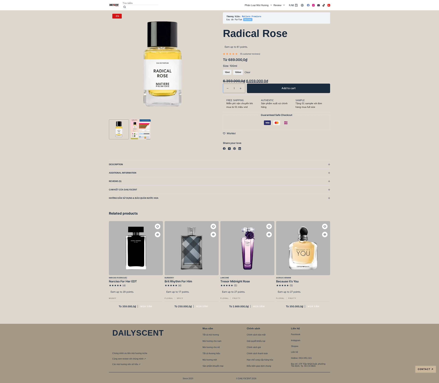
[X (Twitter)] (229, 148)
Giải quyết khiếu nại (256, 341)
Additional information (122, 173)
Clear (247, 72)
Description (116, 164)
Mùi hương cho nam (212, 341)
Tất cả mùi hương (211, 335)
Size (230, 65)
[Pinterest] (234, 148)
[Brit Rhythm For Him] (192, 248)
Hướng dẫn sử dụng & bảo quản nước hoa (133, 198)
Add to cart (320, 18)
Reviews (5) (115, 181)
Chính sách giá (254, 347)
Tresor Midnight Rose (235, 281)
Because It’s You (287, 281)
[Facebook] (308, 5)
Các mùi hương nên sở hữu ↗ (126, 364)
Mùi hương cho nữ (211, 347)
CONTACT (425, 369)
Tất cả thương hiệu (211, 353)
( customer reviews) (250, 54)
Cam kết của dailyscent (123, 189)
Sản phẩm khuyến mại (213, 366)
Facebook (295, 334)
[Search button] (125, 7)
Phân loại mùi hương (257, 5)
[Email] (318, 5)
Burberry (169, 278)
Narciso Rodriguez (118, 278)
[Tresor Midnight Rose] (247, 248)
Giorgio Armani (283, 278)
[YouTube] (329, 5)
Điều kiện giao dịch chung (259, 366)
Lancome (224, 278)
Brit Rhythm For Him (178, 281)
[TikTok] (323, 5)
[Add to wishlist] (157, 226)
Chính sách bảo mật (256, 335)
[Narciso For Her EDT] (136, 248)
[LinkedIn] (239, 148)
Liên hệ (294, 352)
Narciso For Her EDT (123, 281)
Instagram (295, 340)
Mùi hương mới (210, 360)
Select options (146, 306)
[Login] (302, 5)
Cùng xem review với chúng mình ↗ (129, 359)
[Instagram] (313, 5)
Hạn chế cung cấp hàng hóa (260, 360)
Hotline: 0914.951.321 (301, 358)
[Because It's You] (303, 248)
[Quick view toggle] (157, 234)
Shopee (294, 346)
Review (277, 5)
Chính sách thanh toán (257, 353)
